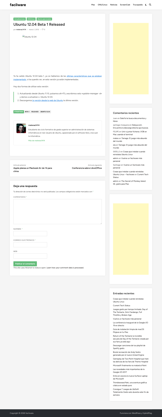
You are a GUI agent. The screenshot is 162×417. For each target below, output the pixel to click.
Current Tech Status (121, 305)
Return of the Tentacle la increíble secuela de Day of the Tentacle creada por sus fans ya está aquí (131, 339)
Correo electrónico (24, 240)
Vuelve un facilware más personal (127, 319)
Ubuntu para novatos (44, 19)
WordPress (136, 413)
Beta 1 (27, 112)
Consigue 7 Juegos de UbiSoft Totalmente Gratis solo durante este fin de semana (131, 392)
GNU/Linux (102, 5)
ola (114, 145)
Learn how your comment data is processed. (65, 268)
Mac (93, 5)
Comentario (20, 197)
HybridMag (147, 413)
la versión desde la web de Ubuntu (47, 100)
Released (34, 112)
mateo (115, 138)
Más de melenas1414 (36, 141)
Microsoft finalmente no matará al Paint (129, 365)
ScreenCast (125, 5)
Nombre (18, 229)
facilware (18, 4)
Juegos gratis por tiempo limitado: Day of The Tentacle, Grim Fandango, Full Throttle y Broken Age (130, 312)
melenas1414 (21, 30)
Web (15, 251)
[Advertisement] (131, 58)
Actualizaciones (19, 19)
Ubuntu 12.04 (45, 112)
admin (115, 158)
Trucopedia (138, 5)
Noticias (113, 5)
